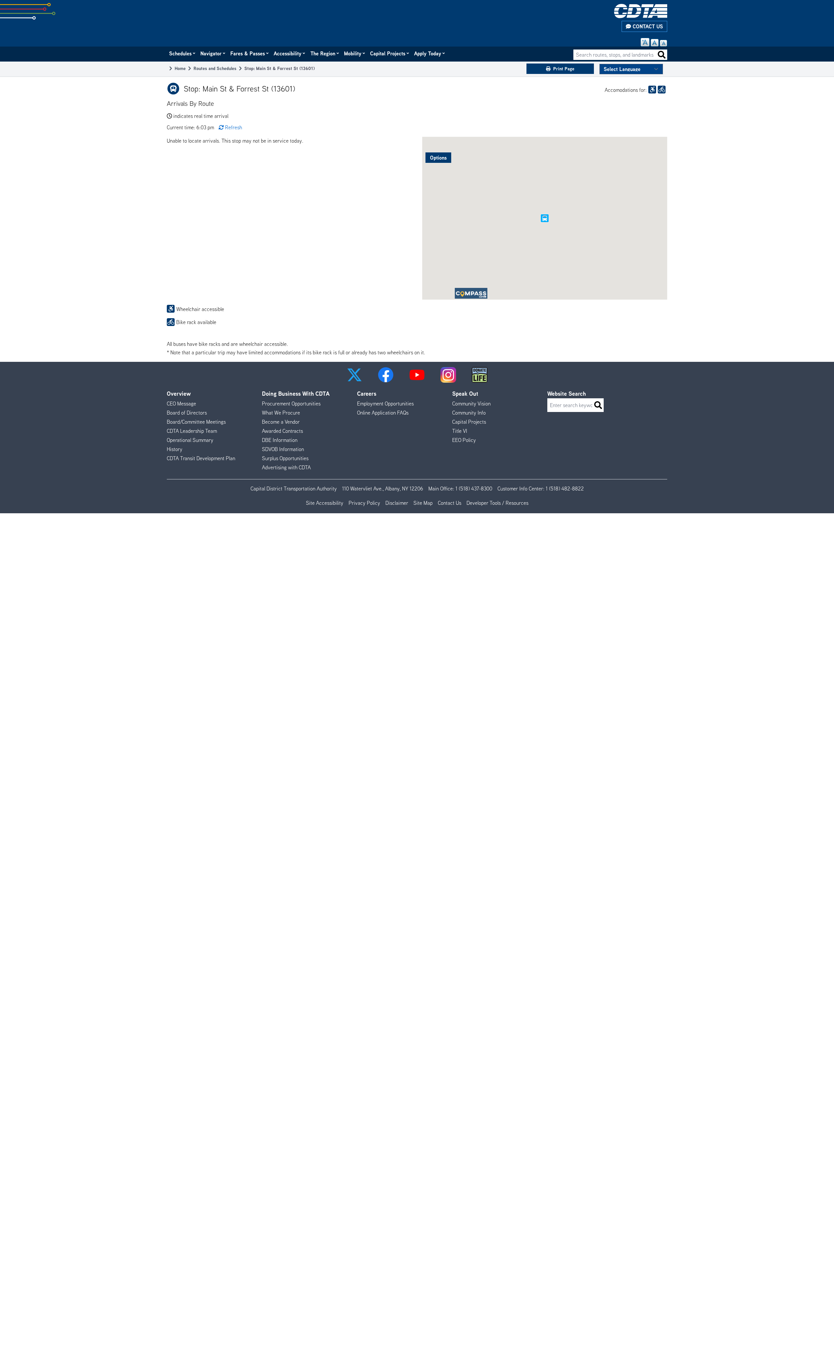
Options (438, 157)
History (174, 449)
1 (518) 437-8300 (473, 488)
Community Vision (471, 403)
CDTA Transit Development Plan (201, 458)
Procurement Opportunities (291, 403)
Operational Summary (190, 440)
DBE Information (279, 440)
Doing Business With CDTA (296, 394)
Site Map (423, 503)
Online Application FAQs (383, 412)
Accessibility (288, 53)
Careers (366, 394)
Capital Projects (388, 53)
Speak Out (465, 394)
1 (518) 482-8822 (565, 488)
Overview (179, 394)
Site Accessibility (324, 503)
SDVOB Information (283, 449)
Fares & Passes (248, 53)
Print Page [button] (563, 68)
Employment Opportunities (385, 403)
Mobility (353, 53)
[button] (354, 375)
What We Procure (281, 412)
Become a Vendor (281, 421)
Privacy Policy (364, 503)
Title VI (459, 431)
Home (180, 68)
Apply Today (428, 53)
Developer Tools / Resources (497, 503)
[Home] (640, 11)
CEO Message (181, 403)
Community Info (469, 412)
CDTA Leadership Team (192, 431)
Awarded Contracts (282, 431)
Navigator (211, 53)
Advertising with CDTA (286, 467)
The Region (323, 53)
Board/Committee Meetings (196, 421)
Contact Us (647, 26)
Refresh (233, 127)
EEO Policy (464, 440)
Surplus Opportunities (285, 458)
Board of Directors (187, 412)
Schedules (180, 53)
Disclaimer (396, 503)
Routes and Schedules (215, 68)
